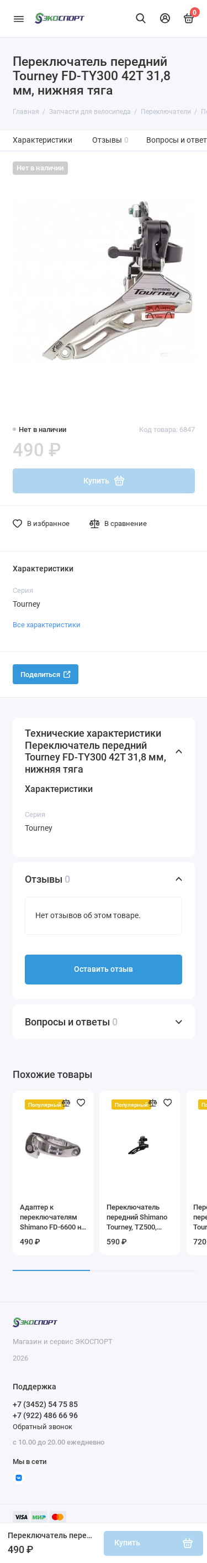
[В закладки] (81, 1103)
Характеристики (42, 140)
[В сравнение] (66, 1103)
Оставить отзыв (103, 969)
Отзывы (110, 140)
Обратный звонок (42, 1427)
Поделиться (40, 674)
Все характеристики (47, 625)
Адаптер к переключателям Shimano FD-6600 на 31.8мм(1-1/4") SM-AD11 (52, 1217)
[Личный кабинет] (165, 18)
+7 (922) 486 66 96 (45, 1415)
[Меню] (19, 18)
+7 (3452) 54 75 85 (45, 1404)
